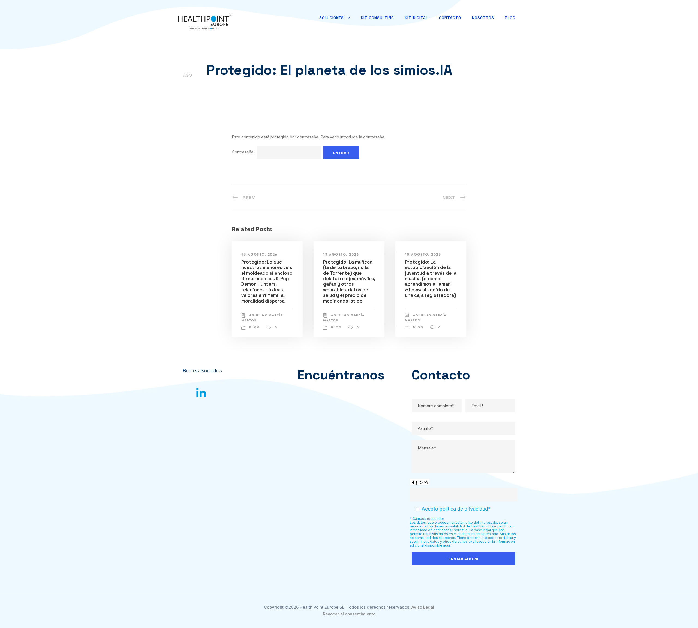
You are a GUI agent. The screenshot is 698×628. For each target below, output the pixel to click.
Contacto (450, 17)
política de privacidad (464, 509)
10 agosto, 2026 (423, 254)
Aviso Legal (422, 607)
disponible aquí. (438, 545)
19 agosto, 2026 (259, 254)
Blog (510, 17)
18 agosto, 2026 (341, 254)
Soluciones (331, 17)
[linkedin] (201, 392)
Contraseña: (243, 152)
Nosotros (483, 17)
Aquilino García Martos (239, 85)
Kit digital (416, 17)
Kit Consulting (377, 17)
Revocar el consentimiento (349, 614)
